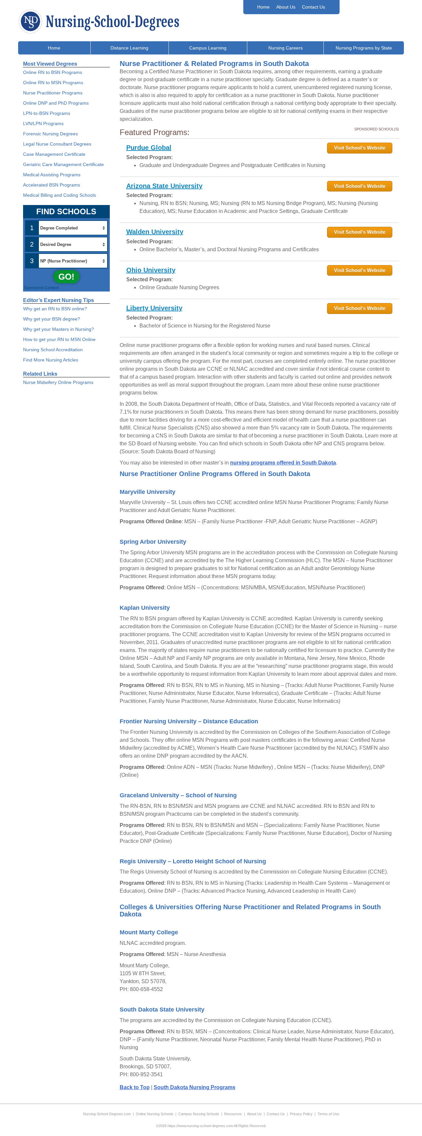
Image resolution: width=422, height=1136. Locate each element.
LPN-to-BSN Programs (46, 113)
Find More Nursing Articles (50, 359)
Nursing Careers (285, 48)
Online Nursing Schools (154, 1114)
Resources (233, 1114)
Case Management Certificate (54, 154)
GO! (66, 277)
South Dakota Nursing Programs (194, 1087)
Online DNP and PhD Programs (56, 103)
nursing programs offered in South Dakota (283, 462)
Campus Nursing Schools (198, 1114)
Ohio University (150, 270)
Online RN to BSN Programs (52, 72)
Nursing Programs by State (364, 48)
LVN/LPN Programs (43, 123)
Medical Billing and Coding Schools (59, 195)
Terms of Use (328, 1114)
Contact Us (313, 7)
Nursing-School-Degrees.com (107, 1114)
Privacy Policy (301, 1114)
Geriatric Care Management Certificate (63, 164)
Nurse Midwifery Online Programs (58, 382)
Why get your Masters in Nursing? (58, 329)
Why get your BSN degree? (51, 319)
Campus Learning (207, 48)
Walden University (154, 231)
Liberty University (154, 308)
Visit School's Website (359, 148)
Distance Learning (129, 48)
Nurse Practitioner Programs (52, 92)
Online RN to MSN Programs (53, 82)
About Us (285, 7)
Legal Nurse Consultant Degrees (57, 144)
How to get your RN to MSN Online (59, 339)
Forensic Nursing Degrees (50, 133)
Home (263, 7)
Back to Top (135, 1087)
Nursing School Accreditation (53, 349)
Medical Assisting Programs (51, 174)
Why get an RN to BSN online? (55, 308)
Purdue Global (148, 147)
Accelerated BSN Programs (51, 185)
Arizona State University (164, 185)
